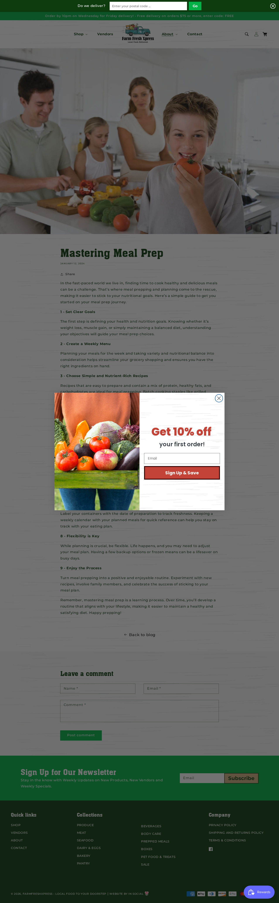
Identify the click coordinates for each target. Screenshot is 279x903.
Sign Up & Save (182, 473)
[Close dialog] (219, 398)
